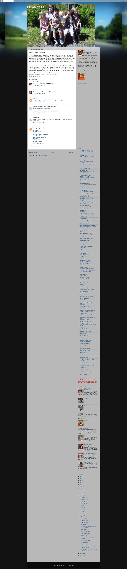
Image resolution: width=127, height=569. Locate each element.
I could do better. (84, 522)
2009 (81, 495)
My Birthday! (82, 247)
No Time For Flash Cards (86, 150)
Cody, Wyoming (83, 257)
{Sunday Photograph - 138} (85, 261)
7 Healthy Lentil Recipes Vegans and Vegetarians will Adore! (87, 207)
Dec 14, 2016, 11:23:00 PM (39, 143)
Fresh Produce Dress (84, 292)
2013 (81, 488)
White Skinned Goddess (86, 263)
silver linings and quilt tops (85, 188)
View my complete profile (84, 70)
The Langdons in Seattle (86, 288)
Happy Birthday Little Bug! (87, 520)
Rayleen (82, 281)
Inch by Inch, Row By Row (86, 238)
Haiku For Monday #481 (85, 254)
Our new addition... (88, 462)
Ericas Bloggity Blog (85, 260)
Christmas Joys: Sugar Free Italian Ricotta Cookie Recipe (87, 195)
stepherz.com (83, 352)
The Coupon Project (85, 183)
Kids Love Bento (84, 295)
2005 (81, 559)
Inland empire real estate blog (87, 225)
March (82, 515)
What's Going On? (83, 307)
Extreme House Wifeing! (86, 331)
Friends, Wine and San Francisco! (87, 289)
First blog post (83, 236)
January (83, 518)
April (82, 513)
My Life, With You (84, 335)
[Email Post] (48, 74)
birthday (38, 76)
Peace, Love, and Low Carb (86, 371)
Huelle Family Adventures (86, 246)
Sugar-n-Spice (83, 345)
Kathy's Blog (83, 327)
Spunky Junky (83, 256)
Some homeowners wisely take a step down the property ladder (88, 227)
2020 (81, 476)
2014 (81, 486)
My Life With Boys (84, 298)
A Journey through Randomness (88, 270)
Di (33, 98)
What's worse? (84, 535)
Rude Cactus (83, 253)
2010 (81, 494)
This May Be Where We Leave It (87, 268)
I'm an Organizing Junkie (86, 160)
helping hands (83, 264)
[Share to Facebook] (54, 74)
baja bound (82, 242)
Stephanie (87, 50)
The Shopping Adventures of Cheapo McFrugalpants (87, 322)
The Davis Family (84, 274)
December (83, 497)
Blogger (72, 565)
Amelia (34, 76)
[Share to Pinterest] (56, 74)
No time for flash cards (85, 343)
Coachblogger (83, 313)
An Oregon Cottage (84, 369)
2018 (81, 480)
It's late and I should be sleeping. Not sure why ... (88, 527)
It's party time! (84, 544)
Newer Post (33, 152)
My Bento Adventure (85, 277)
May (82, 511)
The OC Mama (35, 6)
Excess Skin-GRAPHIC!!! (85, 271)
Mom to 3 (82, 284)
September (83, 503)
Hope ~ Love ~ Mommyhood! (87, 220)
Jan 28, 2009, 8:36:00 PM (39, 101)
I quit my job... (83, 251)
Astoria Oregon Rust (85, 168)
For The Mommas (84, 170)
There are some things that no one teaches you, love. (87, 157)
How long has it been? (84, 319)
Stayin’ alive (82, 165)
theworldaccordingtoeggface (87, 193)
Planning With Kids (84, 179)
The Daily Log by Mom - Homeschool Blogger (86, 341)
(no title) (86, 398)
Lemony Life (83, 333)
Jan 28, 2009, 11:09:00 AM (39, 85)
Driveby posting (81, 413)
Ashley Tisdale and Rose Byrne (86, 311)
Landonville (83, 210)
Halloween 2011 (83, 304)
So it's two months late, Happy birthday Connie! (88, 546)
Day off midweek (83, 328)
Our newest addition (89, 435)
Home (52, 152)
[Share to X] (53, 74)
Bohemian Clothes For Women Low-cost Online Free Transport (87, 222)
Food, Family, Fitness (85, 350)
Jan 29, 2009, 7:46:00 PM (39, 113)
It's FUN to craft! (84, 291)
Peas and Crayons (84, 205)
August (83, 505)
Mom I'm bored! (88, 444)
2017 (81, 482)
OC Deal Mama (83, 190)
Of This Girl (82, 249)
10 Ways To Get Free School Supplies (88, 184)
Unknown (35, 127)
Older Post (71, 152)
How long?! (82, 244)
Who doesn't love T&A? (86, 230)
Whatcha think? (84, 529)
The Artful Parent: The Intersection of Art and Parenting (88, 234)
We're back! (82, 211)
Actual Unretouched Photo (86, 164)
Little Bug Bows (88, 379)
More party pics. (84, 542)
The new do (83, 524)
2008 (81, 553)
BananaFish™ (83, 362)
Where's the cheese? (85, 240)
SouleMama (83, 186)
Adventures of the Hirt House (87, 365)
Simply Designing (84, 338)
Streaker (81, 231)
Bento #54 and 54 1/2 (84, 278)
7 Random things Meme (83, 428)
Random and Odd (84, 155)
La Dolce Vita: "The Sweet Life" (87, 213)
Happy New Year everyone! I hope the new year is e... (89, 550)
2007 (81, 555)
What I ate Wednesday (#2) (90, 453)
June (82, 509)
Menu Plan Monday (85, 531)
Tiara (34, 81)
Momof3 (35, 90)
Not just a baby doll (84, 282)
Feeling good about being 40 (86, 314)
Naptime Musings (84, 218)
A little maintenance (85, 533)
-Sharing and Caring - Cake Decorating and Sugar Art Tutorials (86, 199)
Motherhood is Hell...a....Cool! (87, 310)
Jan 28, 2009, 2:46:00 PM (39, 93)
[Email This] (50, 74)
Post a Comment (35, 146)
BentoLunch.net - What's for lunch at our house (87, 176)
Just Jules (82, 355)
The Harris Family (84, 357)
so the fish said (84, 267)
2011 (81, 492)
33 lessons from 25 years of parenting (88, 181)
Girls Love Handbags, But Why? (86, 191)
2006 (81, 557)
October (83, 501)
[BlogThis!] (51, 74)
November (83, 499)
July (82, 507)
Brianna (35, 117)
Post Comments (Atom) (41, 155)
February (83, 516)
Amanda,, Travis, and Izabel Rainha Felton (43, 106)
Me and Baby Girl (83, 299)
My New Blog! (83, 275)
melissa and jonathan (85, 348)
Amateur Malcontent (85, 306)
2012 (81, 490)
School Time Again (84, 285)
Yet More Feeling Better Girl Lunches (87, 177)
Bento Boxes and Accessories (86, 296)
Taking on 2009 (83, 374)
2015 (81, 484)
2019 (81, 478)
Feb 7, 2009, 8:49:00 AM (38, 122)
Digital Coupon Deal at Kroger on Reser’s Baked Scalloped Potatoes (87, 172)
